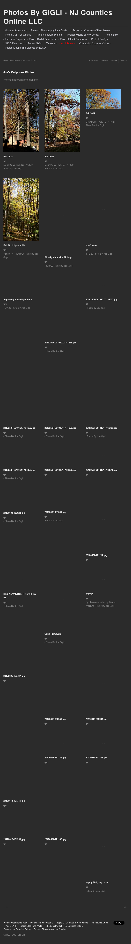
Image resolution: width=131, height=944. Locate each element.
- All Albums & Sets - (100, 922)
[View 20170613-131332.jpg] (62, 744)
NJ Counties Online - (74, 925)
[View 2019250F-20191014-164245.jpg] (103, 457)
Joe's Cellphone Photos (26, 60)
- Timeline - (51, 43)
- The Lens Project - (14, 39)
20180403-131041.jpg (55, 512)
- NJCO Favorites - (13, 43)
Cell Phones (104, 60)
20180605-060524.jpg (14, 512)
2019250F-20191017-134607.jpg (102, 299)
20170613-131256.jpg (14, 839)
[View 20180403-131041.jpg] (62, 499)
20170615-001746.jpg (14, 800)
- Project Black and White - (31, 925)
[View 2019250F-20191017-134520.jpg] (21, 393)
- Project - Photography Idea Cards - (49, 30)
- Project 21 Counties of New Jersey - (91, 30)
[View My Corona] (103, 210)
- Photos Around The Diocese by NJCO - (25, 47)
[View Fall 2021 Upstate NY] (21, 210)
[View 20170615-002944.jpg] (103, 684)
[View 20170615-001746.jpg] (21, 766)
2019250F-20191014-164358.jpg (19, 469)
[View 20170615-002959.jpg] (62, 684)
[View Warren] (103, 581)
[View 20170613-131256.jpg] (21, 826)
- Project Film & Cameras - (73, 39)
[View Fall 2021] (21, 122)
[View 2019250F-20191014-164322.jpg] (62, 457)
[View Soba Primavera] (62, 601)
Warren (89, 593)
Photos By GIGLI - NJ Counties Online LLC (57, 16)
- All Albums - (67, 43)
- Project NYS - (34, 43)
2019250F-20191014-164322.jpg (60, 469)
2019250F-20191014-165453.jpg (102, 427)
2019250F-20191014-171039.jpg (60, 427)
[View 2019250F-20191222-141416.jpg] (62, 308)
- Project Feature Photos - (49, 34)
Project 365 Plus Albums (41, 922)
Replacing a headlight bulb (17, 299)
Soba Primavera (53, 633)
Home (5, 60)
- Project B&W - (111, 34)
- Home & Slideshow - (15, 30)
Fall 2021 (8, 156)
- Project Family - (99, 39)
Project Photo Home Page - (16, 922)
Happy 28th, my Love (97, 882)
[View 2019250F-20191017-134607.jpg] (103, 286)
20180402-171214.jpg (96, 555)
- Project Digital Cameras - (41, 39)
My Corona (91, 245)
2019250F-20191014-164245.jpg (102, 469)
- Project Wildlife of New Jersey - (83, 34)
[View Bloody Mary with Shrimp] (62, 216)
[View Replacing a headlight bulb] (21, 286)
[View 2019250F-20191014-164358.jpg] (21, 457)
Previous (94, 60)
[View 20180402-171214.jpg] (103, 520)
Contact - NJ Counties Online (17, 929)
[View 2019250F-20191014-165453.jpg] (103, 393)
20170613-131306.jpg (96, 757)
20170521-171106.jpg (55, 839)
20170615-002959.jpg (55, 719)
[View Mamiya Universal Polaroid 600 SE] (21, 581)
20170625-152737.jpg (14, 675)
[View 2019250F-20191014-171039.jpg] (62, 393)
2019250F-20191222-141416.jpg (60, 342)
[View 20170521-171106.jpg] (62, 826)
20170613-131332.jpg (55, 757)
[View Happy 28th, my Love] (103, 847)
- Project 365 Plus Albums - (18, 34)
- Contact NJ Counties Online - (94, 43)
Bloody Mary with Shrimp (58, 257)
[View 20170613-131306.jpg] (103, 744)
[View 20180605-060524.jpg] (21, 499)
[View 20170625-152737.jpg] (21, 663)
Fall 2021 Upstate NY (14, 245)
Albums (13, 60)
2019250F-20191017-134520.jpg (19, 427)
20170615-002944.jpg (96, 719)
